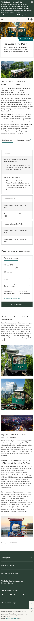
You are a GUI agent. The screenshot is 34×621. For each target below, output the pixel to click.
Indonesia (8, 603)
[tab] (7, 140)
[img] (32, 2)
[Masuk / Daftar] (32, 19)
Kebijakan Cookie (11, 618)
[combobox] (17, 278)
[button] (16, 267)
